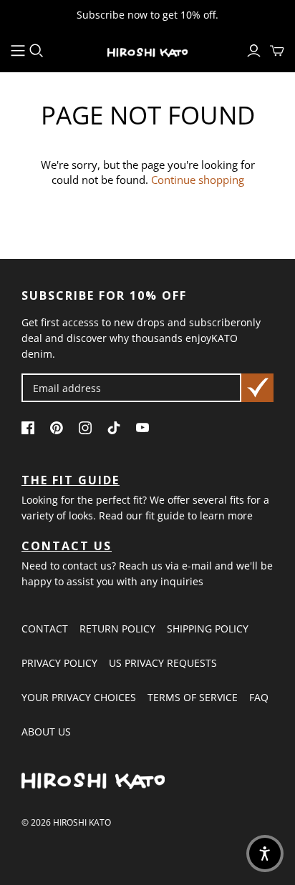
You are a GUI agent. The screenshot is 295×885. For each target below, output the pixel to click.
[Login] (253, 51)
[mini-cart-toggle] (277, 51)
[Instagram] (89, 430)
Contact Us (66, 546)
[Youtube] (146, 430)
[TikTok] (117, 430)
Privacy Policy (59, 663)
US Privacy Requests (163, 663)
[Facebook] (31, 430)
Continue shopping (197, 179)
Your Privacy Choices (78, 697)
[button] (265, 853)
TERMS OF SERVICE (193, 697)
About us (46, 731)
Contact (44, 628)
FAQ (259, 697)
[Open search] (36, 51)
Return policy (117, 628)
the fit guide (70, 480)
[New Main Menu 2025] (18, 51)
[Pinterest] (60, 430)
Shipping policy (207, 628)
